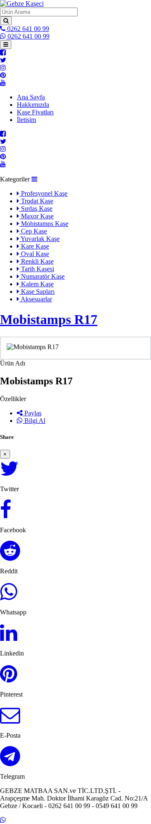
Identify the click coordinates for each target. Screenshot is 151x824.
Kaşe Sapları (37, 291)
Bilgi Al (34, 420)
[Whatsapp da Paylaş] (8, 596)
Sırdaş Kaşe (35, 208)
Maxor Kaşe (36, 216)
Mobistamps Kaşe (43, 223)
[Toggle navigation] (5, 44)
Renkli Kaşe (36, 261)
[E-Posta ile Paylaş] (10, 719)
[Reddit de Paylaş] (10, 555)
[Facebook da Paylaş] (5, 514)
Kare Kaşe (34, 246)
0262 (27, 28)
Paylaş (32, 413)
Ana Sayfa (31, 97)
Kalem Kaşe (36, 284)
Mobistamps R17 (48, 319)
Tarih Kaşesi (36, 268)
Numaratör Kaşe (42, 276)
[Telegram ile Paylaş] (10, 760)
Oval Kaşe (34, 253)
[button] (34, 179)
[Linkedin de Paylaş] (8, 637)
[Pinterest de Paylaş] (8, 678)
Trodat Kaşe (36, 201)
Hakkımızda (33, 104)
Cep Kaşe (33, 231)
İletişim (26, 119)
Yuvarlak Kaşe (39, 238)
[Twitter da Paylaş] (9, 473)
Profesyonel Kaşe (43, 193)
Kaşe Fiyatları (35, 112)
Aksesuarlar (35, 299)
